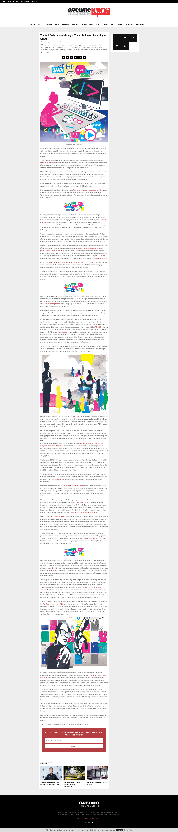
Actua (51, 570)
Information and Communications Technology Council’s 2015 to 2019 (73, 262)
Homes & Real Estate (90, 24)
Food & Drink (51, 24)
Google (45, 222)
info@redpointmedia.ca (93, 818)
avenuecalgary (46, 42)
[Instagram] (93, 823)
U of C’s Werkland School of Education (55, 604)
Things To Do (108, 24)
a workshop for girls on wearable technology (84, 512)
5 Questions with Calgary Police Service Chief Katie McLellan (50, 783)
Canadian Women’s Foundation (96, 538)
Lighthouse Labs (63, 332)
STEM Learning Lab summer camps (72, 486)
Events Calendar (125, 24)
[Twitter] (89, 823)
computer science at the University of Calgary (88, 190)
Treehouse (92, 675)
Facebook (103, 220)
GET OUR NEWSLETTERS (10, 1)
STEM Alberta (75, 416)
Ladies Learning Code (52, 304)
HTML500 (97, 327)
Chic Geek (78, 299)
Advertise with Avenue (29, 1)
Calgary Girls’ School (81, 502)
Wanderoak (50, 177)
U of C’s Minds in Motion (59, 516)
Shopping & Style (69, 24)
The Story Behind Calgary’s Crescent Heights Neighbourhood (72, 784)
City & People (35, 24)
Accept (120, 830)
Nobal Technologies (100, 258)
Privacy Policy (128, 830)
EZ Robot (101, 256)
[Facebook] (85, 823)
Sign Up (74, 746)
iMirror (71, 258)
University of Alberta (47, 163)
